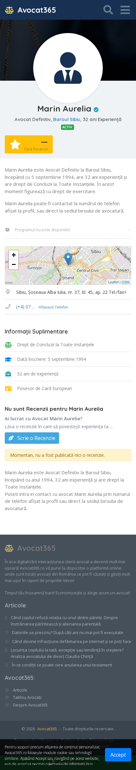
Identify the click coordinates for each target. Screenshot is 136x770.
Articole (15, 605)
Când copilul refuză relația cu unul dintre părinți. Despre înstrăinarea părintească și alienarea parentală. (64, 621)
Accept (118, 754)
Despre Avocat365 (30, 705)
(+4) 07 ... (42, 307)
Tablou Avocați (26, 697)
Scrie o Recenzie (35, 438)
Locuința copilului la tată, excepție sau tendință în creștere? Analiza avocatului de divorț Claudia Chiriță (67, 653)
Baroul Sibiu (66, 119)
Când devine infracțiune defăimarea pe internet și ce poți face (71, 641)
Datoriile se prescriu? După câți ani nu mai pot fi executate (67, 632)
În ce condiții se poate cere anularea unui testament (62, 665)
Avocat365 (35, 10)
